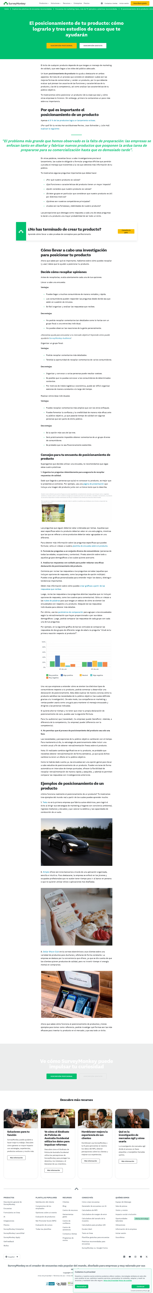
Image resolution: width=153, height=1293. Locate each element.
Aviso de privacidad (111, 1280)
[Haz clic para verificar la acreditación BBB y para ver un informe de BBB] (50, 1285)
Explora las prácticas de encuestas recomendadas (32, 9)
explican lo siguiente (50, 128)
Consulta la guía (126, 231)
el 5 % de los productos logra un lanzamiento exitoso (71, 120)
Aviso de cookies (125, 1280)
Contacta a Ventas (111, 3)
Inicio (6, 9)
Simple (46, 872)
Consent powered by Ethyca (139, 1290)
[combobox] (12, 1256)
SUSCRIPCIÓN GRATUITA (93, 46)
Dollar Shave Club (51, 951)
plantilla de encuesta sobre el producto (90, 546)
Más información (16, 1158)
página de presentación (93, 484)
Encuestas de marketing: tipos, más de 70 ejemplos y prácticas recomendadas (86, 9)
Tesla (45, 802)
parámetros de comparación (70, 612)
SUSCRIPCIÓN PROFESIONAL (62, 46)
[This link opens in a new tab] (124, 1256)
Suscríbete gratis (140, 3)
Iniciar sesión (124, 3)
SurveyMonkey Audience (60, 338)
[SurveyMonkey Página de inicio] (15, 3)
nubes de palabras (52, 600)
